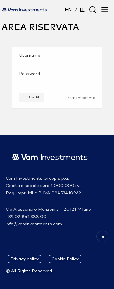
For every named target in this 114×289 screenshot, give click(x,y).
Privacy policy (25, 259)
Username (29, 55)
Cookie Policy (65, 259)
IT (82, 9)
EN (68, 9)
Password (29, 74)
